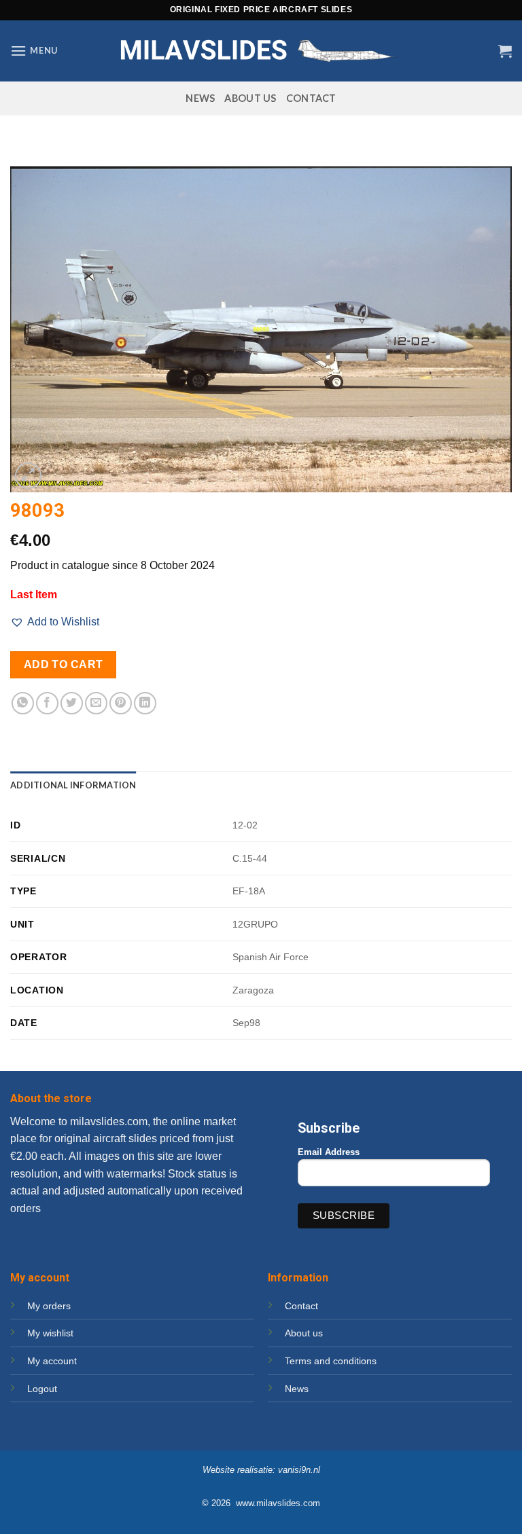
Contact (311, 98)
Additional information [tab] (73, 785)
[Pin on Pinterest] (120, 703)
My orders (49, 1305)
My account (52, 1360)
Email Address (329, 1152)
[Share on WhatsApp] (23, 703)
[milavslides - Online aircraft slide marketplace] (261, 50)
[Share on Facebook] (47, 703)
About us (250, 98)
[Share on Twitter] (71, 703)
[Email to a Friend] (96, 703)
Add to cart (63, 664)
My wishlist (50, 1333)
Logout (42, 1388)
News (200, 98)
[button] (34, 50)
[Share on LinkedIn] (145, 703)
